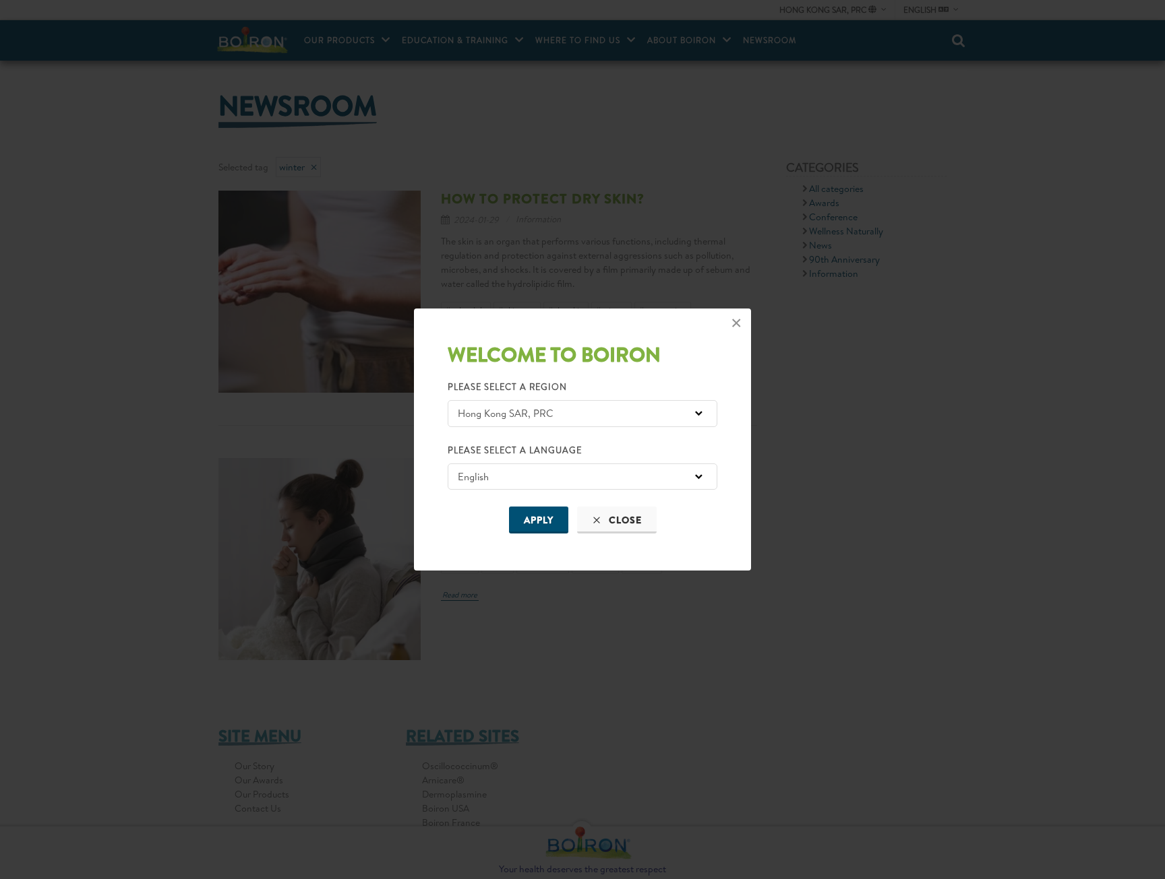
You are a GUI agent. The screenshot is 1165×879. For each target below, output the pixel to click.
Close (624, 520)
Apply (539, 520)
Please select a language (515, 450)
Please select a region (507, 387)
